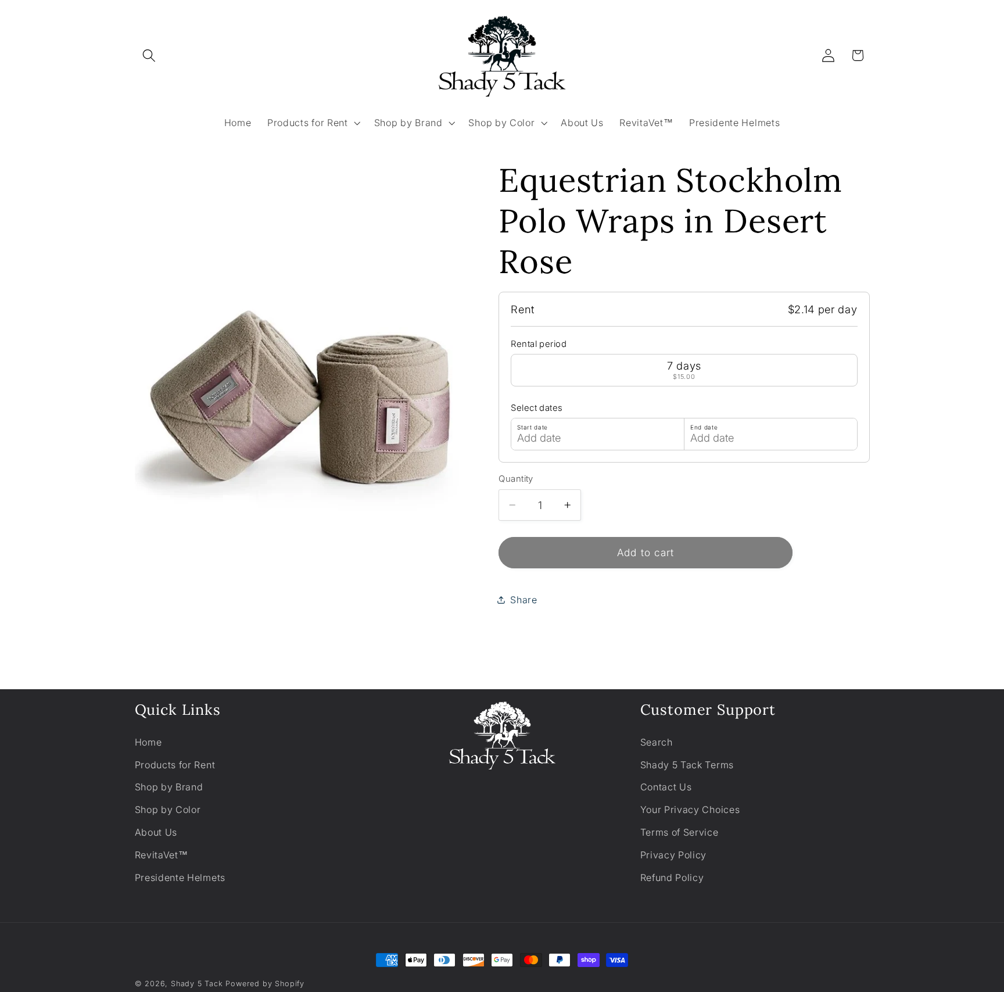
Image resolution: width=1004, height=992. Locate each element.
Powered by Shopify (264, 983)
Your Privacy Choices (690, 809)
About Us (156, 832)
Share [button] (523, 599)
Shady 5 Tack (197, 983)
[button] (149, 55)
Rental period (538, 344)
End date (704, 427)
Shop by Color (168, 809)
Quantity (516, 478)
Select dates (537, 408)
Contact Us (666, 787)
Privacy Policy (673, 855)
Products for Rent (175, 765)
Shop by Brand (169, 787)
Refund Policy (672, 877)
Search (656, 742)
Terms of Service (679, 832)
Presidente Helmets (180, 877)
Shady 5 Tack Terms (687, 765)
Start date (532, 427)
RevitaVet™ (161, 855)
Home (148, 742)
